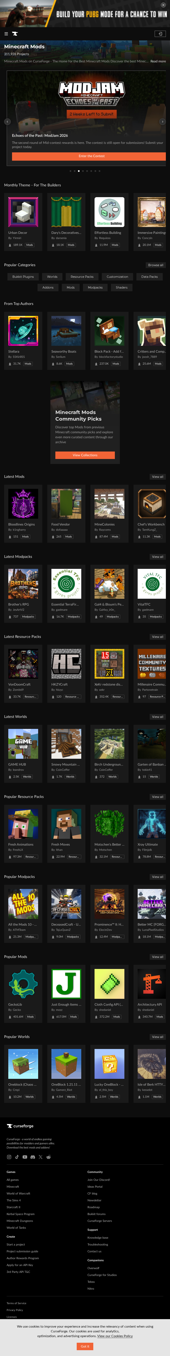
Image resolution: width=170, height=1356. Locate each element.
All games (13, 1180)
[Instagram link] (9, 1156)
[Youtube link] (24, 1156)
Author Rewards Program (23, 1258)
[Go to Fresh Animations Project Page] (23, 834)
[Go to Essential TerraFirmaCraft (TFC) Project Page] (66, 594)
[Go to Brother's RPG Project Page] (23, 594)
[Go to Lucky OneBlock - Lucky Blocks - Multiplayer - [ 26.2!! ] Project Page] (109, 1074)
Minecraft (13, 1186)
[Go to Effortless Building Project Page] (109, 222)
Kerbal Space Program (21, 1214)
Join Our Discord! (98, 1180)
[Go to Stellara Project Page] (23, 341)
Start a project (16, 1244)
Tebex (91, 1282)
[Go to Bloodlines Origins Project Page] (23, 514)
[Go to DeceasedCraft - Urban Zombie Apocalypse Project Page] (66, 914)
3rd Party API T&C (18, 1272)
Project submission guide (22, 1251)
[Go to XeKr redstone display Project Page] (109, 674)
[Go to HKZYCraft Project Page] (66, 674)
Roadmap (93, 1207)
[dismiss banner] (163, 4)
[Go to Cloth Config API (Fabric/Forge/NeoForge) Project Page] (109, 994)
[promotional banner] (85, 13)
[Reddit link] (48, 1156)
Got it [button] (85, 1346)
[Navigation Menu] (6, 34)
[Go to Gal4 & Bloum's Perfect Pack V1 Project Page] (109, 594)
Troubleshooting (97, 1244)
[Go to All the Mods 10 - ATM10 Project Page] (23, 914)
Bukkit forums (96, 1214)
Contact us (94, 1251)
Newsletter (94, 1200)
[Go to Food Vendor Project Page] (66, 514)
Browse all (155, 265)
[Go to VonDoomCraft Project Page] (23, 674)
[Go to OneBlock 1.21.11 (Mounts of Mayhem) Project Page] (66, 1074)
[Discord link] (32, 1156)
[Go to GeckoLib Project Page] (23, 994)
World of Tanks (16, 1227)
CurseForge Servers (99, 1221)
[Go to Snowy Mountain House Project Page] (66, 754)
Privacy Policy (15, 1310)
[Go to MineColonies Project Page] (109, 514)
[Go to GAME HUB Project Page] (23, 754)
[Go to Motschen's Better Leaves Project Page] (109, 834)
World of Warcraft (18, 1193)
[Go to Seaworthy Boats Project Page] (66, 341)
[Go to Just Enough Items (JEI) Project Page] (66, 994)
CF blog (92, 1193)
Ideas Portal (94, 1186)
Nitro (90, 1288)
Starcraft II (13, 1207)
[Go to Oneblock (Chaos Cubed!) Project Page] (23, 1074)
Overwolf (93, 1268)
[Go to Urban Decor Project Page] (23, 222)
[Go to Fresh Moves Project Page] (66, 834)
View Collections (85, 455)
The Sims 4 (14, 1200)
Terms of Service (16, 1303)
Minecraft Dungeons (20, 1221)
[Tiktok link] (17, 1156)
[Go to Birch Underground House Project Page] (109, 754)
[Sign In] (160, 34)
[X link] (40, 1156)
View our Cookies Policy (115, 1336)
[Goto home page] (15, 33)
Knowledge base (97, 1237)
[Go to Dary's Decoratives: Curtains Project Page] (66, 222)
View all (157, 477)
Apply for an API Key (20, 1265)
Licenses (12, 1317)
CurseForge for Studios (102, 1275)
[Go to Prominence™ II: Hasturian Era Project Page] (109, 914)
